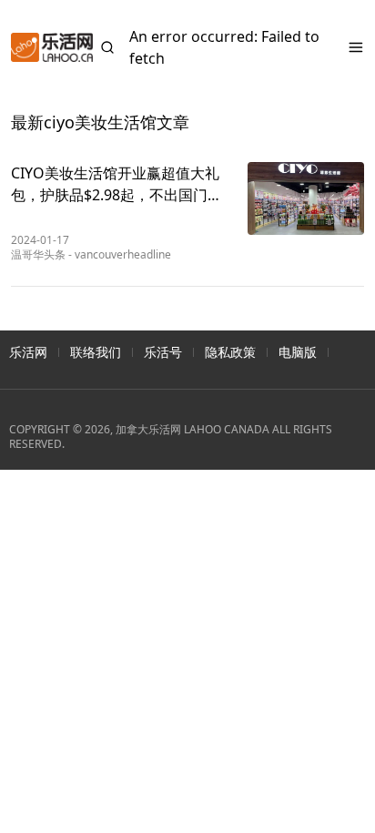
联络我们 (95, 352)
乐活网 (28, 352)
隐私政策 (230, 352)
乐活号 (163, 352)
